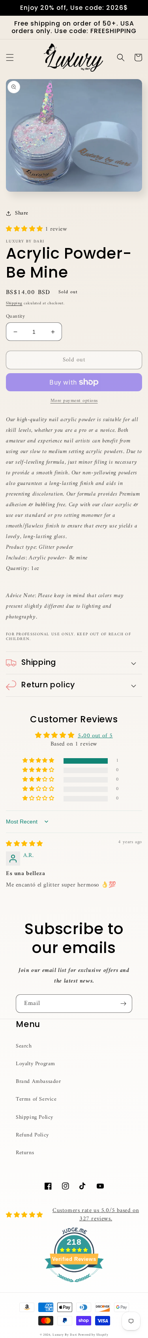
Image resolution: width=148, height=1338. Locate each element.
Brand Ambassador (38, 1081)
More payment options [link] (74, 401)
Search (24, 1046)
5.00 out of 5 (95, 736)
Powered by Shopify (93, 1335)
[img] (24, 844)
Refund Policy (32, 1135)
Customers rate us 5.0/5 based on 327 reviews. (95, 1214)
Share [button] (21, 213)
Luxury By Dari (65, 1335)
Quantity (15, 316)
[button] (10, 57)
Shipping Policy (34, 1117)
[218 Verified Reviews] (74, 1287)
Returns (25, 1153)
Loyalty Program (35, 1064)
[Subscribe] (123, 1003)
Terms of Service (36, 1099)
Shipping (14, 303)
